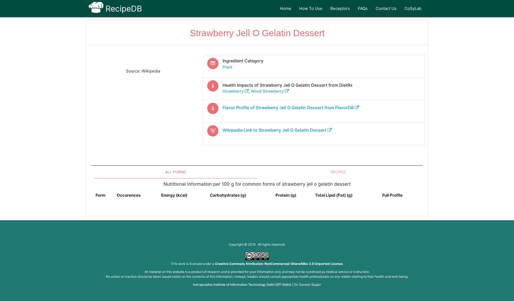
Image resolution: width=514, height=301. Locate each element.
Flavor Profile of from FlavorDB (288, 107)
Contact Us (386, 8)
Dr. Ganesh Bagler (307, 285)
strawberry (233, 91)
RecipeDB (122, 8)
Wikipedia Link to (274, 130)
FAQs (363, 8)
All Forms (175, 172)
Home (285, 8)
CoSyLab (413, 8)
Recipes (338, 172)
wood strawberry (268, 91)
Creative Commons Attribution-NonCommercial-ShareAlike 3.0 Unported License (279, 264)
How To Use (310, 8)
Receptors (340, 8)
